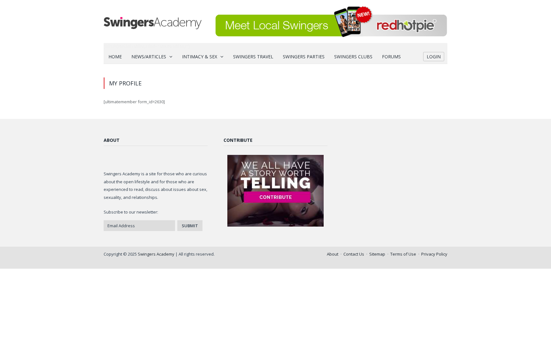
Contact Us (353, 254)
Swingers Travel (253, 57)
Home (115, 57)
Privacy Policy (434, 254)
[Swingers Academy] (153, 21)
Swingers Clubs (353, 57)
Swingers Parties (304, 57)
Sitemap (377, 254)
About (332, 254)
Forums (391, 57)
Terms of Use (403, 254)
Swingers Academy (156, 254)
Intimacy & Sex (199, 57)
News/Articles (148, 57)
